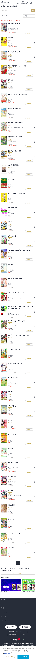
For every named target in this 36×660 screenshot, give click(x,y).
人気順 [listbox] (25, 16)
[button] (23, 635)
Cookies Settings (10, 657)
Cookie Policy (7, 653)
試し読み (29, 33)
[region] (18, 653)
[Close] (33, 649)
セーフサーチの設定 (18, 573)
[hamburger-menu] (34, 2)
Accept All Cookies (23, 657)
